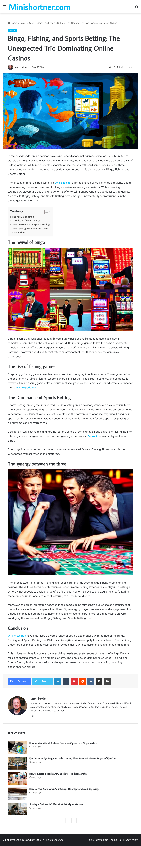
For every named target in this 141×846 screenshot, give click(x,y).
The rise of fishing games (26, 220)
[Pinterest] (74, 681)
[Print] (107, 681)
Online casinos (17, 635)
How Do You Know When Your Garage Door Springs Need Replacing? (64, 789)
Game (23, 23)
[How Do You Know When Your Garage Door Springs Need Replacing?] (17, 793)
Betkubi (92, 436)
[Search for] (136, 8)
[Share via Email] (99, 681)
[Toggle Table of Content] (46, 212)
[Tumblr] (66, 681)
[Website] (32, 716)
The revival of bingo (23, 216)
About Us (116, 839)
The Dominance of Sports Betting (31, 224)
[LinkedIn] (57, 681)
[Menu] (4, 8)
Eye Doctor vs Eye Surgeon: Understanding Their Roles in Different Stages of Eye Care (72, 758)
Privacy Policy (130, 839)
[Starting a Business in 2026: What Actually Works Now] (17, 809)
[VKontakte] (90, 681)
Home (13, 23)
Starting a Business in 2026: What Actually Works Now (56, 804)
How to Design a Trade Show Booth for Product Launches (58, 773)
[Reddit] (82, 681)
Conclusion (18, 232)
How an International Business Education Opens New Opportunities (63, 743)
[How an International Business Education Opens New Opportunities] (17, 747)
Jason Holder (20, 67)
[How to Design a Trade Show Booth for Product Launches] (17, 778)
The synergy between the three (30, 228)
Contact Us (102, 839)
